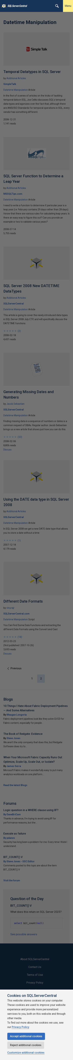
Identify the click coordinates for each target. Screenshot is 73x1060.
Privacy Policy (20, 1027)
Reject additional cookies (25, 1045)
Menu (68, 5)
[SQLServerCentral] (3, 6)
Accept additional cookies (26, 1036)
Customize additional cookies (25, 1052)
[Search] (57, 6)
